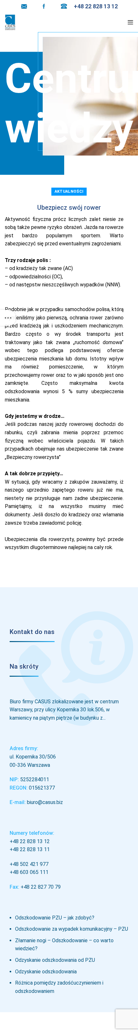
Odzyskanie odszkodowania (46, 972)
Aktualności (69, 191)
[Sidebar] (8, 318)
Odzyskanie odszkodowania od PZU (55, 960)
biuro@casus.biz (45, 802)
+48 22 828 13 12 (30, 841)
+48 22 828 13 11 (30, 849)
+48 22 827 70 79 (41, 887)
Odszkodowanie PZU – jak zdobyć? (54, 918)
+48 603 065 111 (29, 872)
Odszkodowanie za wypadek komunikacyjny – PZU (71, 929)
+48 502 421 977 (29, 864)
